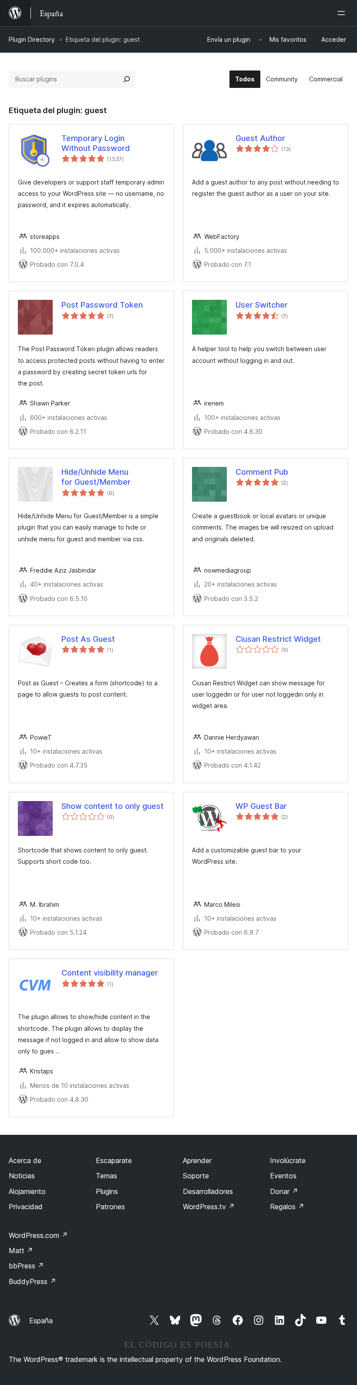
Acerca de (25, 1160)
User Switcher (262, 304)
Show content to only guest (112, 806)
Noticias (22, 1175)
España (41, 1320)
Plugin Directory (32, 39)
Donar (284, 1191)
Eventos (283, 1175)
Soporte (196, 1175)
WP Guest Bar (261, 806)
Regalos (287, 1206)
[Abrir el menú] (343, 13)
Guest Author (260, 138)
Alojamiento (27, 1191)
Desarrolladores (208, 1191)
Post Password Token (102, 304)
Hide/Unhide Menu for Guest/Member (96, 476)
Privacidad (26, 1206)
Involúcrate (288, 1160)
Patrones (110, 1206)
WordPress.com (38, 1235)
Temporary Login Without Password (95, 143)
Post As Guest (88, 639)
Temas (106, 1175)
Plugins (107, 1191)
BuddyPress (32, 1281)
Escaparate (114, 1160)
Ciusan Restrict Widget (278, 639)
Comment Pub (262, 471)
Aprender (197, 1160)
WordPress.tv (209, 1206)
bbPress (26, 1265)
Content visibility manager (109, 972)
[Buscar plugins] (126, 79)
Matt (21, 1250)
